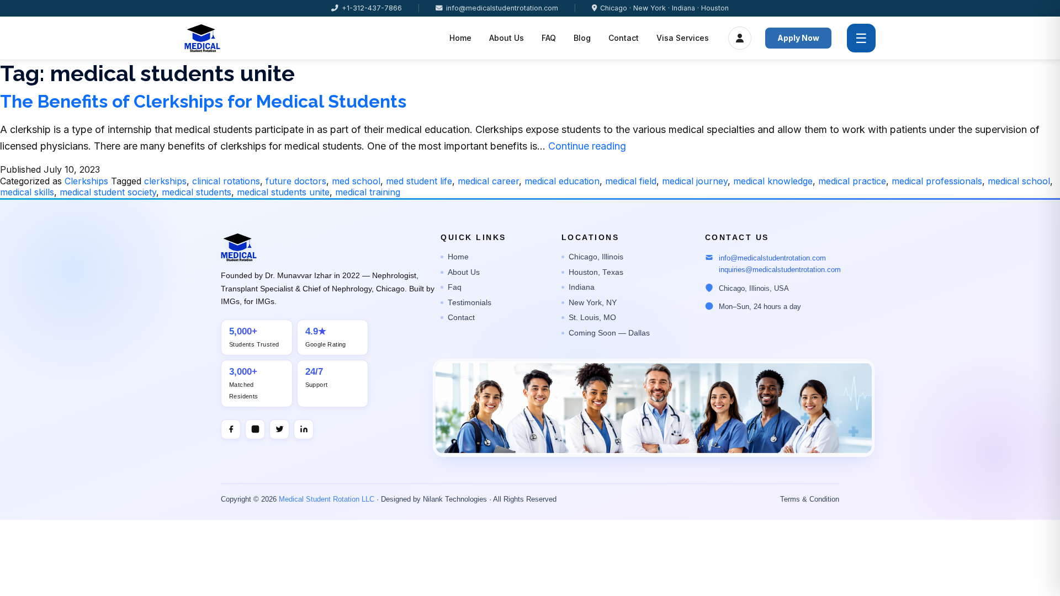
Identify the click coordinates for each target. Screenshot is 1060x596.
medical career (488, 181)
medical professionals (937, 181)
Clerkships (86, 181)
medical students (196, 192)
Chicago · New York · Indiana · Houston (664, 8)
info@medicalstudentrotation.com (502, 8)
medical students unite (283, 192)
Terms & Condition (809, 499)
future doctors (296, 181)
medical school (1019, 181)
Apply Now (798, 37)
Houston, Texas (596, 272)
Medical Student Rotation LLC (326, 499)
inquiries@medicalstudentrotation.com (780, 269)
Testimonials (469, 303)
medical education (562, 181)
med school (356, 181)
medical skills (27, 192)
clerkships (165, 181)
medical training (367, 192)
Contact (623, 37)
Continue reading (587, 146)
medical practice (852, 181)
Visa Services (682, 37)
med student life (419, 181)
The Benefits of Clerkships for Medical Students (203, 101)
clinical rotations (226, 181)
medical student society (108, 192)
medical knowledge (773, 181)
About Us (506, 37)
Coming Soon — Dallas (609, 333)
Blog (582, 37)
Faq (455, 287)
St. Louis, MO (592, 317)
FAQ (549, 37)
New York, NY (593, 303)
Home (460, 37)
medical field (630, 181)
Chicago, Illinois (596, 257)
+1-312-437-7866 (372, 8)
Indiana (582, 287)
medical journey (695, 181)
